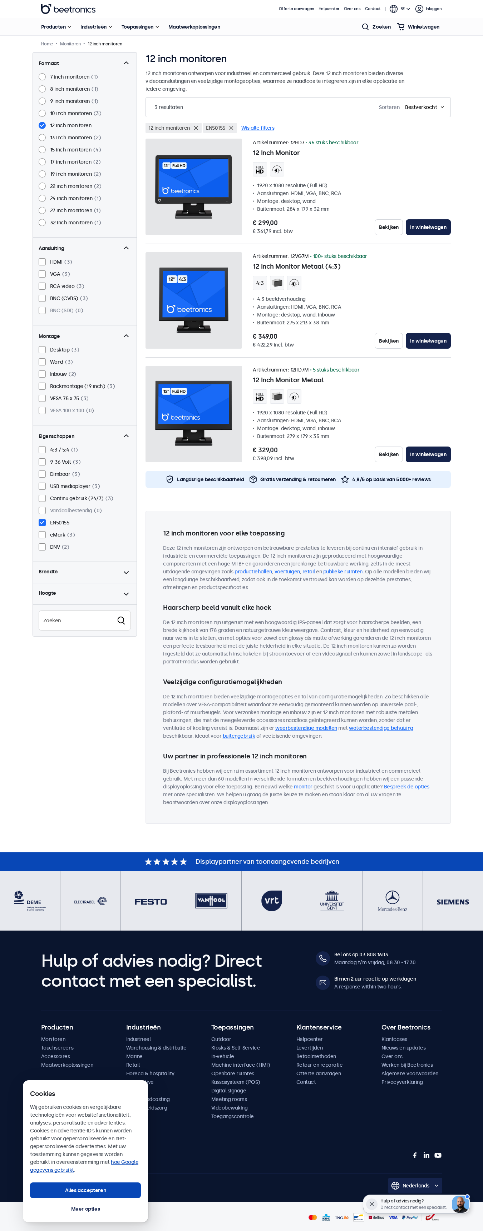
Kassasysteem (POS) (235, 1082)
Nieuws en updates (403, 1047)
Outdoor (221, 1039)
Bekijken (389, 227)
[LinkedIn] (426, 1155)
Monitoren (53, 1039)
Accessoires (55, 1056)
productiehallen (253, 571)
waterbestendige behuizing (381, 728)
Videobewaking (229, 1107)
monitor (303, 786)
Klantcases (394, 1039)
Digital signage (228, 1090)
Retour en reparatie (319, 1064)
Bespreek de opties (406, 786)
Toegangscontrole (232, 1116)
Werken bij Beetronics (407, 1064)
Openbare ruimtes (232, 1073)
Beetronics (68, 9)
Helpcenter (329, 9)
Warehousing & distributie (156, 1047)
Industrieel (138, 1039)
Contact (373, 9)
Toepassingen (137, 26)
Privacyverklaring (402, 1082)
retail (308, 571)
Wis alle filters (257, 127)
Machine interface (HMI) (240, 1064)
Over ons (352, 9)
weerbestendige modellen (306, 728)
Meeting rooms (229, 1099)
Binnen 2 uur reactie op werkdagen (375, 978)
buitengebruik (239, 735)
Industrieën (93, 26)
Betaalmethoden (316, 1056)
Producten (53, 26)
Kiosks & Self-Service (235, 1047)
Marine (134, 1056)
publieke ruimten (343, 571)
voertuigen (287, 571)
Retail (133, 1064)
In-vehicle (222, 1056)
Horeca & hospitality (150, 1073)
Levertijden (309, 1047)
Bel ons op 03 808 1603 (361, 954)
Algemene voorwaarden (409, 1073)
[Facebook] (415, 1155)
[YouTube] (438, 1155)
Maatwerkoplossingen (194, 26)
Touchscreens (57, 1047)
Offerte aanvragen (296, 9)
